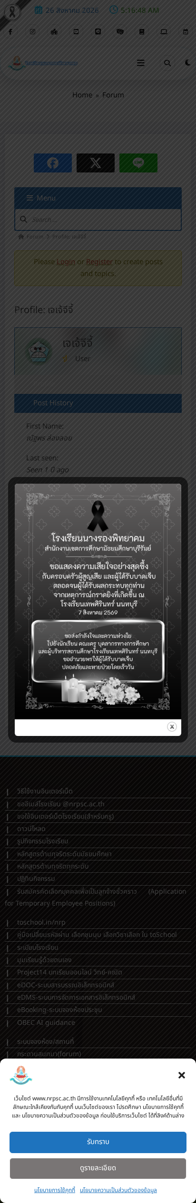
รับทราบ (98, 1141)
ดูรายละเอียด (98, 1168)
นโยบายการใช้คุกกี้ (54, 1190)
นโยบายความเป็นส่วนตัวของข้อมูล (118, 1190)
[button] (181, 1075)
